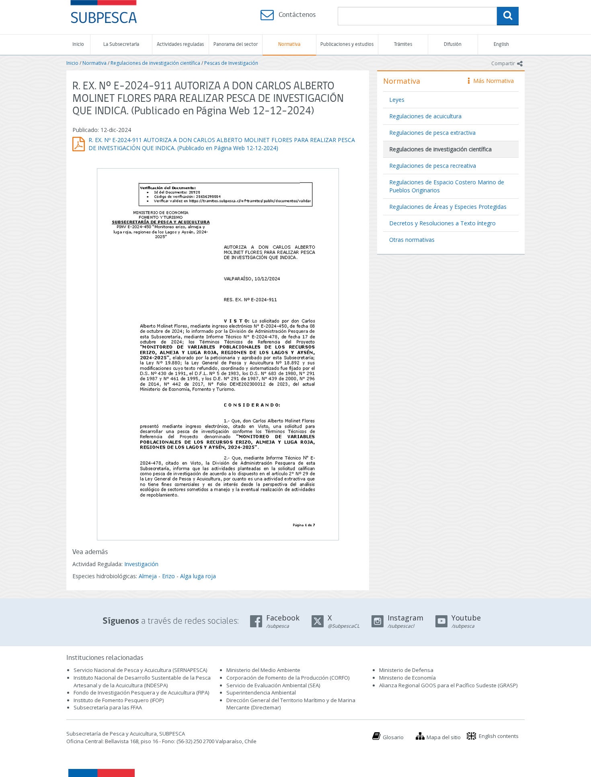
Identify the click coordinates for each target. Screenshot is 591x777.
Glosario (393, 737)
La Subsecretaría (121, 44)
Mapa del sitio (444, 737)
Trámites (403, 44)
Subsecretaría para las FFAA (108, 707)
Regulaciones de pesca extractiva (432, 132)
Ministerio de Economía (407, 677)
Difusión (453, 44)
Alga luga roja (198, 576)
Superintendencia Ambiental (261, 692)
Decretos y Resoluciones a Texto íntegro (442, 223)
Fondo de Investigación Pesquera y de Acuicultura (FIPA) (141, 692)
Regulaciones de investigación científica (155, 63)
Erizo (168, 576)
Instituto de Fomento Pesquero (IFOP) (119, 700)
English (501, 44)
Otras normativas (412, 239)
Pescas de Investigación (231, 63)
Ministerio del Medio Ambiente (263, 670)
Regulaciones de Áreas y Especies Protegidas (448, 206)
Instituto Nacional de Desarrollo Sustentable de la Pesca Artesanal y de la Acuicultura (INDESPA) (142, 681)
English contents (499, 736)
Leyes (396, 99)
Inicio (78, 44)
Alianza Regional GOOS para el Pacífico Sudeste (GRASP (447, 685)
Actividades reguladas (180, 44)
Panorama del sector (235, 44)
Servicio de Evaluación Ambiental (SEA (272, 685)
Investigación (141, 564)
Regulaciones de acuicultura (425, 116)
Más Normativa (491, 81)
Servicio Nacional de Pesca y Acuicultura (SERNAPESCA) (140, 670)
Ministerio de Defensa (406, 670)
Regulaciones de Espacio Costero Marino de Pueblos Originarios (446, 186)
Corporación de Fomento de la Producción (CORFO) (287, 677)
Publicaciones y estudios (346, 44)
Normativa (289, 44)
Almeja (148, 576)
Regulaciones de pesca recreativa (432, 165)
